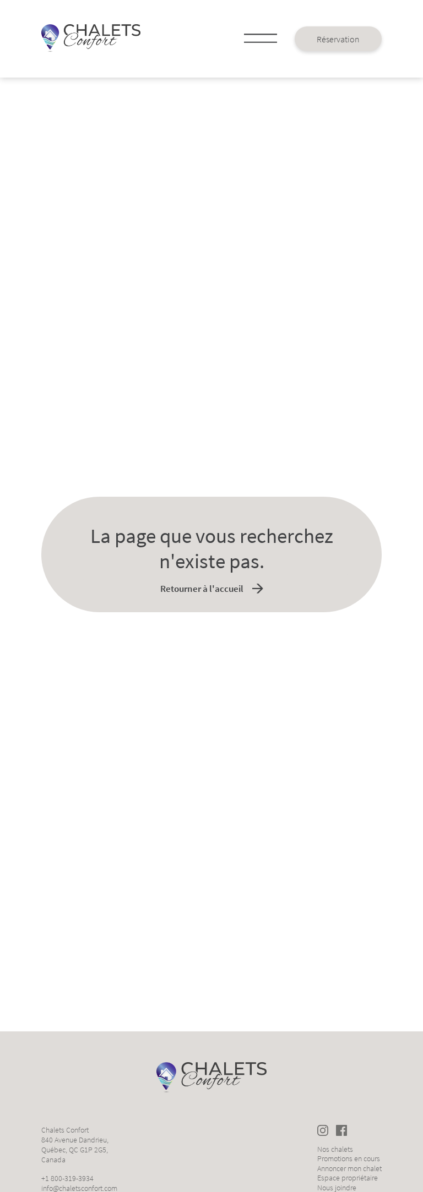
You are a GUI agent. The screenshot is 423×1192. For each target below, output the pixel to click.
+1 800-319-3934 (67, 1178)
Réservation (338, 39)
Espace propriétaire (347, 1178)
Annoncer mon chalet (349, 1168)
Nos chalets (335, 1149)
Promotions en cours (348, 1158)
